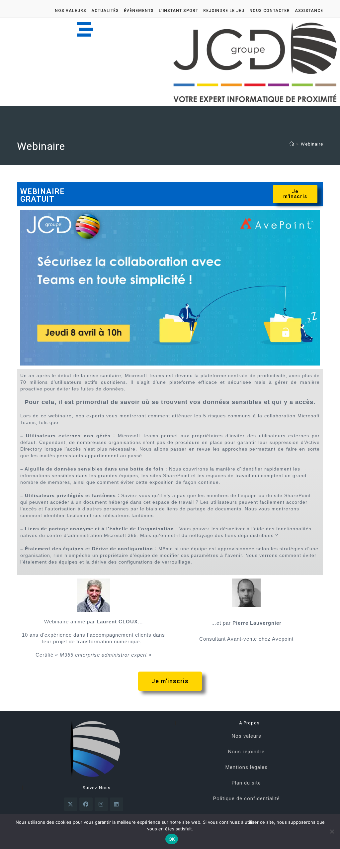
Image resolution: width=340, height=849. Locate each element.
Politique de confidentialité (246, 798)
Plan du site (246, 783)
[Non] (331, 831)
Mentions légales (246, 767)
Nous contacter (269, 10)
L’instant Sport (178, 10)
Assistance (309, 10)
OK (172, 839)
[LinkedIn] (116, 804)
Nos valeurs (70, 10)
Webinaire (312, 144)
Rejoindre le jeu (223, 10)
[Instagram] (101, 804)
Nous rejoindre (246, 752)
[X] (70, 804)
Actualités (105, 10)
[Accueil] (292, 144)
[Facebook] (86, 804)
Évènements (139, 10)
